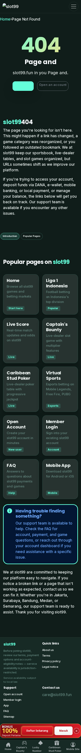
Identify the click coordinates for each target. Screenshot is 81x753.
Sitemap (8, 716)
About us (48, 650)
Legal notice (50, 666)
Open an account (53, 85)
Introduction (10, 236)
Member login (12, 699)
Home (5, 19)
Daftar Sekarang (37, 730)
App (6, 705)
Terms (46, 655)
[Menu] (73, 6)
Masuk (63, 730)
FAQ (6, 711)
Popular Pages (31, 236)
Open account (12, 694)
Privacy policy (51, 661)
